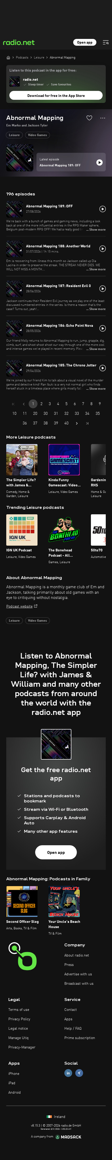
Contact (70, 1010)
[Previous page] (24, 404)
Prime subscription (79, 1038)
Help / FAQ (73, 1028)
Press (69, 965)
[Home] (8, 57)
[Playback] (99, 162)
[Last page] (87, 423)
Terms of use (18, 1010)
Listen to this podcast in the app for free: (42, 70)
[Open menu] (106, 42)
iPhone (13, 1074)
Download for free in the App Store (56, 96)
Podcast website (19, 606)
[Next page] (77, 423)
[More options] (103, 118)
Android (14, 1092)
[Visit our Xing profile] (79, 1073)
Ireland (59, 1117)
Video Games (37, 135)
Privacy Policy (19, 1019)
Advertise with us (78, 974)
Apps (68, 1019)
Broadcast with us (79, 984)
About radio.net (76, 955)
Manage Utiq (18, 1038)
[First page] (13, 404)
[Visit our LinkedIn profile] (68, 1073)
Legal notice (18, 1028)
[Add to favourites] (89, 118)
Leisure (14, 135)
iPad (11, 1083)
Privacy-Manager (21, 1047)
